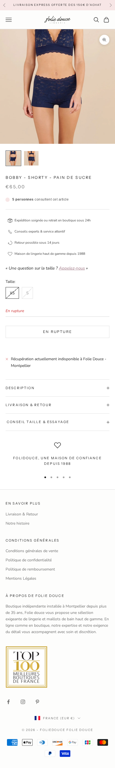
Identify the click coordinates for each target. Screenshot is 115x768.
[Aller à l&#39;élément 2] (31, 158)
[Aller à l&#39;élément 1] (13, 158)
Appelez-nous (72, 268)
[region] (57, 455)
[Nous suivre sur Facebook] (8, 702)
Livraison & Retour (22, 514)
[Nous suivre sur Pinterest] (37, 702)
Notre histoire (17, 523)
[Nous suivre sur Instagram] (23, 702)
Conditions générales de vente (32, 551)
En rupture (57, 331)
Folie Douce (79, 730)
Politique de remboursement (30, 569)
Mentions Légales (21, 578)
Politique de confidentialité (29, 560)
